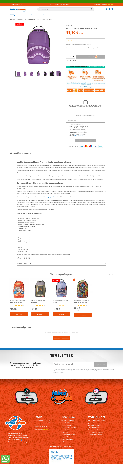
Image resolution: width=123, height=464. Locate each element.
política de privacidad (78, 135)
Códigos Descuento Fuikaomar (96, 430)
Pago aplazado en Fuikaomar (95, 432)
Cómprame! (90, 56)
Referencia (19, 258)
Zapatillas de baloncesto (68, 425)
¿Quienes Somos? (92, 423)
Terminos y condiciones (94, 425)
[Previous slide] (18, 46)
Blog (63, 442)
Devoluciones (66, 4)
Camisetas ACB (66, 423)
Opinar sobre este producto (61, 338)
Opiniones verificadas (98, 4)
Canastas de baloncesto (68, 420)
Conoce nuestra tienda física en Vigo (17, 442)
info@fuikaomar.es (25, 437)
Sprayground (69, 25)
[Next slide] (59, 46)
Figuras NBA (65, 437)
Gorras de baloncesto (67, 439)
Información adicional (24, 263)
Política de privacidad (93, 427)
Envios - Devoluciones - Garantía (96, 420)
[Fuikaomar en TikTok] (26, 396)
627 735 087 (13, 437)
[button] (18, 73)
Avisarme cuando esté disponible (86, 140)
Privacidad (66, 446)
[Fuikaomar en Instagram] (97, 396)
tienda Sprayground (49, 197)
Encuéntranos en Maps (14, 439)
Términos (71, 446)
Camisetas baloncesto (67, 430)
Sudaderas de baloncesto (68, 434)
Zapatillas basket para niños (69, 427)
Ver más (61, 314)
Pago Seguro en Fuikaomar (95, 434)
